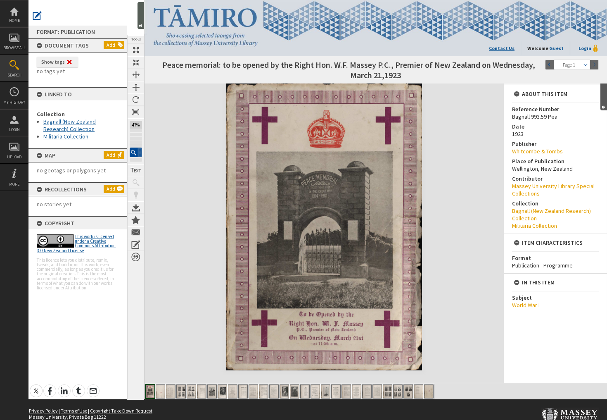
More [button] (14, 184)
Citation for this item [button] (136, 257)
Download (136, 207)
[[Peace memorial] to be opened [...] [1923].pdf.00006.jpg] (201, 391)
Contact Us (502, 48)
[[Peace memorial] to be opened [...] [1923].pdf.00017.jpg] (315, 391)
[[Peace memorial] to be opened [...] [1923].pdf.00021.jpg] (356, 391)
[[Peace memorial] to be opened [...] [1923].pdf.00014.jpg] (284, 391)
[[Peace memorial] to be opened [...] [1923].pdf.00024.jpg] (387, 391)
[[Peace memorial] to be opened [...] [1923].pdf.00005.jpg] (191, 391)
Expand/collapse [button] (603, 97)
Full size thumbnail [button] (136, 50)
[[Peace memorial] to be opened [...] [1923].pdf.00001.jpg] (150, 391)
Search (14, 75)
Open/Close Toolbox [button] (141, 15)
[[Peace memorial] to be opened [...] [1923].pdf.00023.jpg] (377, 391)
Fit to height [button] (136, 87)
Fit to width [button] (136, 75)
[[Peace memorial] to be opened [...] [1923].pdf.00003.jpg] (170, 391)
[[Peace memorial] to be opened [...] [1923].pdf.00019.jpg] (336, 391)
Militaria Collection (65, 136)
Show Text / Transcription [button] (136, 170)
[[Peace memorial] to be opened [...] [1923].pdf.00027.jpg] (418, 391)
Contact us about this (136, 232)
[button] (136, 152)
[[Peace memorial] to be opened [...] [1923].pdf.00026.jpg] (408, 391)
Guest (556, 48)
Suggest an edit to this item (37, 15)
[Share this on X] (36, 386)
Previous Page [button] (549, 64)
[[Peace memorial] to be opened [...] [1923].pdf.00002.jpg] (160, 391)
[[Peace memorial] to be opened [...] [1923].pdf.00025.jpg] (398, 391)
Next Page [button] (594, 64)
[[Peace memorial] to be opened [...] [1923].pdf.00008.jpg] (222, 391)
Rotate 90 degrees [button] (136, 99)
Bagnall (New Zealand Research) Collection (69, 125)
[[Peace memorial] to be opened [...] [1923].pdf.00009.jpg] (232, 391)
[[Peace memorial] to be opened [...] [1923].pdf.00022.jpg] (367, 391)
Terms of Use (74, 411)
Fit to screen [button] (136, 62)
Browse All (14, 47)
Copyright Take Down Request (121, 411)
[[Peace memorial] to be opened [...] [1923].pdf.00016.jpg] (305, 391)
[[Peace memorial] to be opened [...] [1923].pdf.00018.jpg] (325, 391)
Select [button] (585, 64)
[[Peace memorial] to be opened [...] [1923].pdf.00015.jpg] (294, 391)
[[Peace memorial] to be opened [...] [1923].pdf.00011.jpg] (253, 391)
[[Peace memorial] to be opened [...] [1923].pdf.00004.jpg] (181, 391)
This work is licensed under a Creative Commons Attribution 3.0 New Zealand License (76, 243)
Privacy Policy (43, 411)
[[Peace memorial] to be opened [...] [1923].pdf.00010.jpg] (243, 391)
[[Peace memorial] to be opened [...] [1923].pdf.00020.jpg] (346, 391)
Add (111, 45)
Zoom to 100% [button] (136, 112)
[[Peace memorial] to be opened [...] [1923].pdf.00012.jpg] (263, 391)
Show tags (53, 62)
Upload (14, 157)
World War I (526, 305)
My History (14, 102)
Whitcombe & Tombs (537, 151)
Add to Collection (136, 220)
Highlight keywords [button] (136, 195)
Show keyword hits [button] (136, 183)
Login (14, 129)
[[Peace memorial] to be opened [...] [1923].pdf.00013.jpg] (274, 391)
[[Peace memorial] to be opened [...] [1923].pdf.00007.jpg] (212, 391)
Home (14, 20)
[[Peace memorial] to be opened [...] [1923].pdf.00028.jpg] (429, 391)
